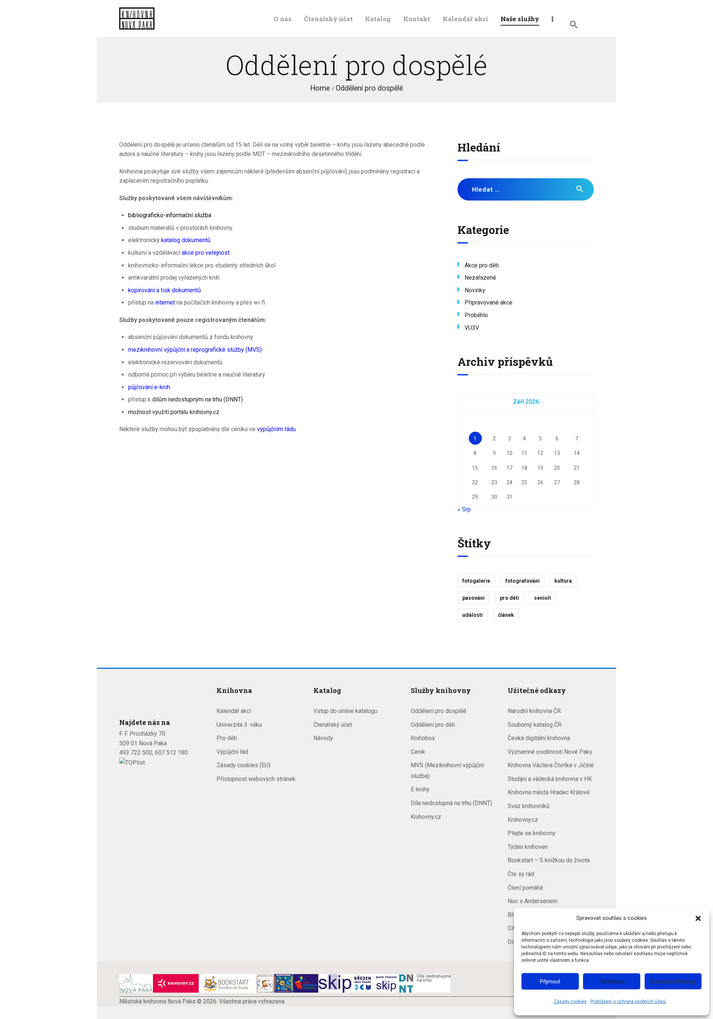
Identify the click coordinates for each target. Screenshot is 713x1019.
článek (506, 615)
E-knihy (420, 789)
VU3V (472, 327)
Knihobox (423, 738)
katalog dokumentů (186, 240)
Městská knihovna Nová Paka (157, 1001)
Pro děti (226, 738)
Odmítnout (612, 981)
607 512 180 (171, 752)
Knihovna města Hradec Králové (549, 792)
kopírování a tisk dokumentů (164, 290)
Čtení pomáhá (525, 887)
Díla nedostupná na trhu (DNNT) (451, 803)
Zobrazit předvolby (673, 981)
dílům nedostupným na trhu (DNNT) (197, 399)
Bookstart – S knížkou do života (549, 860)
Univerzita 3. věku (239, 724)
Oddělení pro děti (433, 724)
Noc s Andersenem (532, 901)
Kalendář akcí (233, 710)
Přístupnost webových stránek (256, 778)
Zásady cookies (570, 1001)
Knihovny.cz (426, 816)
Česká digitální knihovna (539, 738)
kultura (563, 581)
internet (165, 302)
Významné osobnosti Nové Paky (550, 751)
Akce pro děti (482, 265)
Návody (323, 738)
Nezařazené (480, 277)
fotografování (522, 581)
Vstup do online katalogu (345, 710)
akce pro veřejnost (205, 252)
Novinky (475, 290)
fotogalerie (476, 581)
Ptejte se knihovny (532, 833)
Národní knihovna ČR (534, 710)
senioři (542, 598)
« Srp (464, 509)
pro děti (509, 598)
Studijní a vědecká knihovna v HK (550, 778)
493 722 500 (135, 752)
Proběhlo (476, 315)
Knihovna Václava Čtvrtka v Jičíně (550, 765)
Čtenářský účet (332, 724)
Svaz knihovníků (529, 806)
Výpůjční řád (232, 751)
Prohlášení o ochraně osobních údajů (628, 1001)
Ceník (418, 751)
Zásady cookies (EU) (243, 765)
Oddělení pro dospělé (438, 710)
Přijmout (550, 981)
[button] (698, 918)
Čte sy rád (521, 874)
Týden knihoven (528, 846)
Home (320, 88)
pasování (473, 598)
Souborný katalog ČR (534, 724)
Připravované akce (488, 302)
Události (472, 615)
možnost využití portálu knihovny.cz (173, 412)
